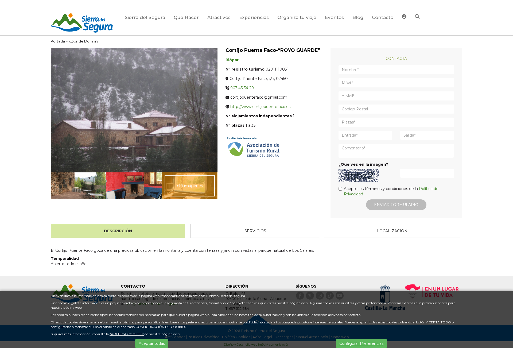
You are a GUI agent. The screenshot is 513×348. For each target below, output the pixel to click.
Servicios (255, 231)
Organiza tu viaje (296, 17)
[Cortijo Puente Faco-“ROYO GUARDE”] (134, 109)
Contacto (382, 17)
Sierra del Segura (145, 17)
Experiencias (254, 17)
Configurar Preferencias (361, 343)
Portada (58, 41)
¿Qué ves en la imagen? (363, 164)
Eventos (334, 17)
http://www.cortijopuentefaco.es (260, 106)
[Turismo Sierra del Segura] (82, 23)
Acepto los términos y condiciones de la (391, 191)
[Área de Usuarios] (404, 17)
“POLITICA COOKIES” (127, 334)
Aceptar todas (152, 343)
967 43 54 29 (242, 88)
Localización (392, 231)
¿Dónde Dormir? (84, 41)
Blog (357, 17)
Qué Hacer (186, 17)
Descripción (118, 231)
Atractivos (219, 17)
